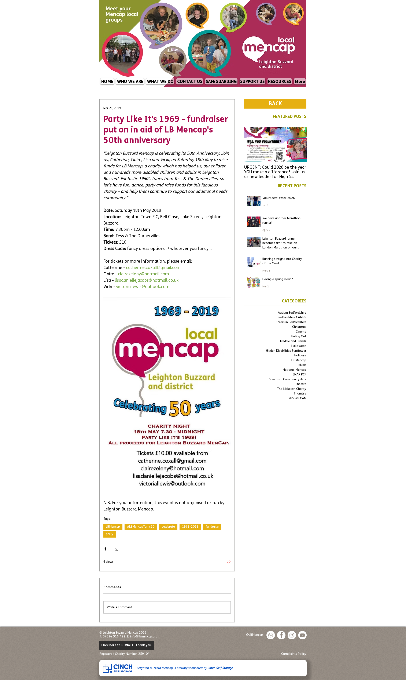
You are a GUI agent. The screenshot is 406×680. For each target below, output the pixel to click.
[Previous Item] (251, 144)
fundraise (212, 526)
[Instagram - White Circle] (292, 635)
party (109, 534)
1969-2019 (190, 526)
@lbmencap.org (146, 636)
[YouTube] (302, 635)
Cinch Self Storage (220, 668)
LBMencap (113, 526)
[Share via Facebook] (105, 549)
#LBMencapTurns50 (141, 526)
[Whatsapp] (270, 635)
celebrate (168, 526)
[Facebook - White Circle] (281, 635)
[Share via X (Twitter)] (116, 549)
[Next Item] (300, 144)
